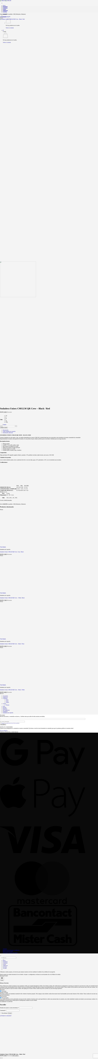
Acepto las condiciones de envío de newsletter (10, 723)
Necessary (4, 991)
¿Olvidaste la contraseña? (5, 1015)
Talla (1, 419)
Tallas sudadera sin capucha (9, 431)
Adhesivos (5, 10)
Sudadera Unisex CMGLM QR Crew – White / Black (12, 597)
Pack (4, 706)
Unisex (7, 702)
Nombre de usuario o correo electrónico (9, 1007)
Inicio (4, 5)
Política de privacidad (8, 951)
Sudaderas (5, 6)
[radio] (7, 415)
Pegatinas (5, 708)
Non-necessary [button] (3, 996)
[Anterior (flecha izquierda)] (0, 1058)
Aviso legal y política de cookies (10, 952)
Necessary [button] (2, 989)
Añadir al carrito (4, 427)
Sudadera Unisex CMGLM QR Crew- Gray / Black (12, 551)
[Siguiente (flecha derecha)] (2, 1058)
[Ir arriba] (0, 955)
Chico (7, 701)
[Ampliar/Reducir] (2, 1057)
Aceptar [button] (6, 975)
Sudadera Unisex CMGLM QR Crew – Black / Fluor (12, 643)
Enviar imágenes (4, 730)
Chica (7, 699)
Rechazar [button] (2, 975)
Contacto (5, 948)
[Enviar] (3, 959)
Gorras (4, 9)
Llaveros (5, 11)
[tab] (44, 430)
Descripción (5, 430)
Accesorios (5, 696)
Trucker (7, 705)
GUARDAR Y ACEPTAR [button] (6, 1001)
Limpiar (4, 424)
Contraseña (3, 1010)
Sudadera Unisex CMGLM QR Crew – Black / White (12, 689)
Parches (4, 707)
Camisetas (5, 7)
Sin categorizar (6, 710)
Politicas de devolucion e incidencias (11, 950)
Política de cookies (56, 974)
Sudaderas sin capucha (5, 16)
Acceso (9, 1013)
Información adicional (8, 432)
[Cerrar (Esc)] (0, 1057)
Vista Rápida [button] (3, 547)
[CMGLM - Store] (5, 0)
